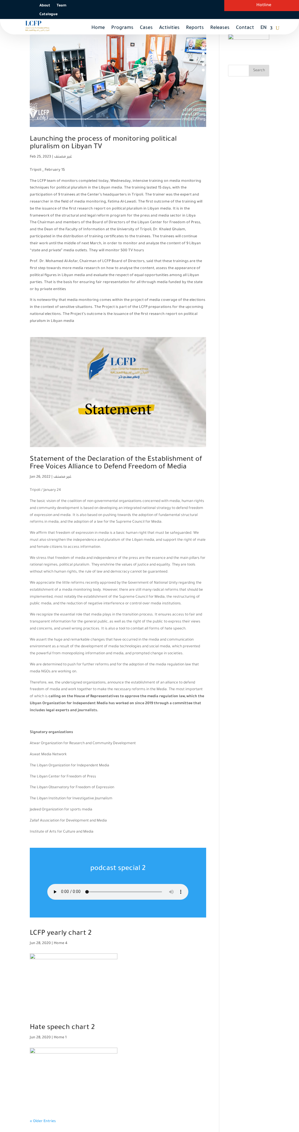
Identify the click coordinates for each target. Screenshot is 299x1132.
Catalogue (48, 15)
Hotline (263, 6)
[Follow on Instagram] (168, 5)
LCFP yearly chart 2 (60, 933)
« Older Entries (43, 1121)
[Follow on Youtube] (180, 5)
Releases (220, 28)
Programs (122, 28)
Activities (169, 28)
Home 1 (60, 1038)
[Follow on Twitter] (156, 5)
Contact (245, 28)
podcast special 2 (117, 869)
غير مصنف (63, 157)
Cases (146, 28)
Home (98, 28)
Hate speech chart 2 (62, 1028)
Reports (195, 28)
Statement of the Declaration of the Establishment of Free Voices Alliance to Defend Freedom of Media (116, 463)
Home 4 (60, 943)
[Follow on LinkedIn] (192, 5)
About (44, 6)
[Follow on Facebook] (145, 5)
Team (61, 6)
